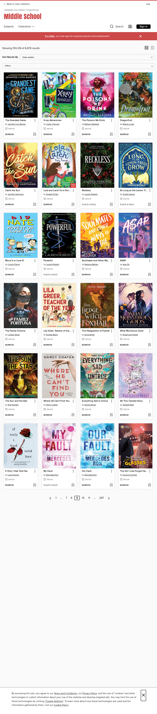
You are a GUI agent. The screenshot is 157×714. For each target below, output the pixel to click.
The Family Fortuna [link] (15, 331)
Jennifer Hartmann (16, 194)
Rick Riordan (13, 405)
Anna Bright (89, 335)
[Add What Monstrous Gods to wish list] (149, 345)
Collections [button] (25, 26)
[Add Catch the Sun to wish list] (34, 205)
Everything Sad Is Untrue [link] (95, 401)
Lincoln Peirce (14, 264)
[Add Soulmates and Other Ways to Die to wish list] (111, 275)
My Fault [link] (48, 471)
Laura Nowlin (13, 475)
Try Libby (50, 36)
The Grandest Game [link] (15, 120)
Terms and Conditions (65, 693)
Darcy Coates (52, 405)
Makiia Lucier (128, 124)
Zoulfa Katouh (129, 194)
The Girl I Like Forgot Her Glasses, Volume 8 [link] (134, 471)
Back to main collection (18, 4)
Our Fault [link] (87, 471)
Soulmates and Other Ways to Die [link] (96, 260)
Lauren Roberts (91, 194)
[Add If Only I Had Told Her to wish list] (34, 485)
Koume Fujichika (130, 475)
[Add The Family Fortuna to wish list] (34, 345)
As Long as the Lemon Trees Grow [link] (134, 190)
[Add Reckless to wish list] (111, 205)
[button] (116, 27)
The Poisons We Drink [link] (93, 120)
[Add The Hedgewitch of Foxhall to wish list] (111, 345)
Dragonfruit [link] (126, 120)
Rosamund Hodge (130, 335)
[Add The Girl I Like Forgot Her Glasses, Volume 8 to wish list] (149, 485)
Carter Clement (52, 124)
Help (148, 4)
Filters (8, 66)
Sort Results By (10, 57)
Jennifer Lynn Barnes (17, 124)
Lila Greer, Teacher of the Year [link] (58, 331)
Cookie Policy (61, 705)
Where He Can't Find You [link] (57, 401)
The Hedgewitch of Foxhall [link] (96, 331)
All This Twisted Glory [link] (131, 401)
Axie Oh (126, 264)
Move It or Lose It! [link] (14, 260)
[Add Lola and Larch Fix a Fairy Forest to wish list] (73, 205)
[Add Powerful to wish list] (73, 275)
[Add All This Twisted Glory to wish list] (149, 415)
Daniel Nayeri (90, 405)
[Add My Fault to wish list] (73, 485)
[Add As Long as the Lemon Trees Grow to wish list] (149, 205)
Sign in (143, 26)
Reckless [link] (86, 190)
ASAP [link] (123, 260)
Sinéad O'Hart (52, 194)
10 (83, 498)
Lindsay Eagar (14, 335)
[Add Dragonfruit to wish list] (149, 135)
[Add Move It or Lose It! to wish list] (34, 275)
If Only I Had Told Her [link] (16, 471)
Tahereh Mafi (128, 405)
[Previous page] (50, 498)
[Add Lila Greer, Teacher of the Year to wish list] (73, 345)
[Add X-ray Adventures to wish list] (73, 135)
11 (89, 498)
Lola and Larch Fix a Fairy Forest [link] (58, 190)
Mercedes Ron (52, 475)
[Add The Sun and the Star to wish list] (34, 415)
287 (101, 498)
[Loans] (130, 27)
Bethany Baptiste (91, 124)
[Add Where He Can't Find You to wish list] (73, 415)
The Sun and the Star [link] (16, 401)
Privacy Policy (89, 693)
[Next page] (109, 498)
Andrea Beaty (52, 335)
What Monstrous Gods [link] (132, 331)
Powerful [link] (48, 260)
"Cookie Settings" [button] (54, 701)
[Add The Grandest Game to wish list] (34, 135)
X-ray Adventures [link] (52, 120)
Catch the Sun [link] (12, 190)
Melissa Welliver (91, 264)
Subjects (9, 26)
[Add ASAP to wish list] (149, 275)
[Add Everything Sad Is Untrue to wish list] (111, 415)
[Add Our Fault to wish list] (111, 485)
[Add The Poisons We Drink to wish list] (111, 135)
